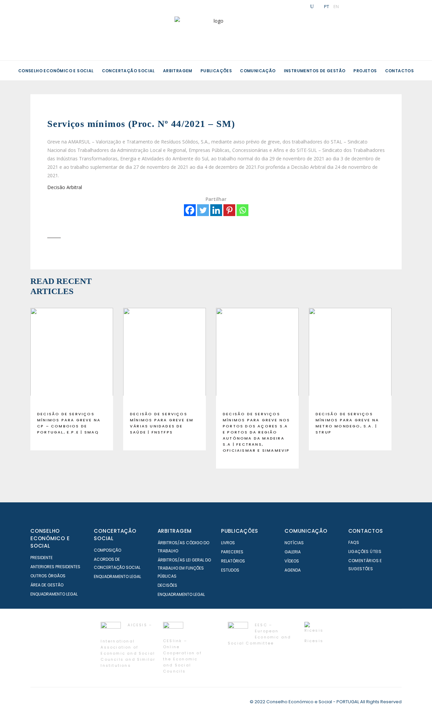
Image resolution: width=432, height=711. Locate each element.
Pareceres (232, 552)
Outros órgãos (47, 576)
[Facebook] (190, 210)
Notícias (294, 543)
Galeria (293, 552)
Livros (228, 543)
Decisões (167, 585)
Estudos (230, 570)
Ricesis (313, 640)
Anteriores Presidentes (55, 567)
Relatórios (233, 561)
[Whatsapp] (242, 210)
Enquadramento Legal (54, 594)
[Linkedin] (216, 210)
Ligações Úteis (365, 551)
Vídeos (292, 561)
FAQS (353, 542)
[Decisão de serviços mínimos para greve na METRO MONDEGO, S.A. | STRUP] (350, 357)
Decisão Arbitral (64, 187)
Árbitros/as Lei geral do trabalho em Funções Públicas (184, 568)
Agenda (293, 570)
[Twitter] (203, 210)
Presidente (41, 557)
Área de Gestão (46, 585)
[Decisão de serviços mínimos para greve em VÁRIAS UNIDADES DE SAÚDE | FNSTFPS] (164, 357)
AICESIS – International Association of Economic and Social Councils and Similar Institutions (128, 645)
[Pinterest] (229, 210)
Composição (107, 550)
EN (336, 6)
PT (326, 6)
